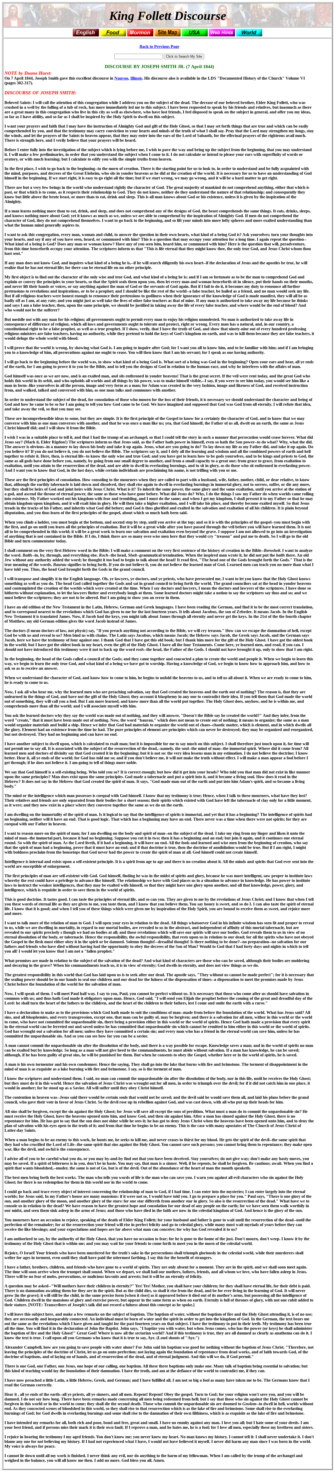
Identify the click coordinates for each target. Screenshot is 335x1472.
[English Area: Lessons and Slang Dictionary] (86, 32)
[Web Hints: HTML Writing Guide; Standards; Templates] (222, 32)
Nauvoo (121, 78)
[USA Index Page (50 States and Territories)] (195, 32)
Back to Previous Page (159, 46)
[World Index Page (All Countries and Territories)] (249, 32)
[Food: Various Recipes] (113, 32)
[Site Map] (167, 32)
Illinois (136, 78)
